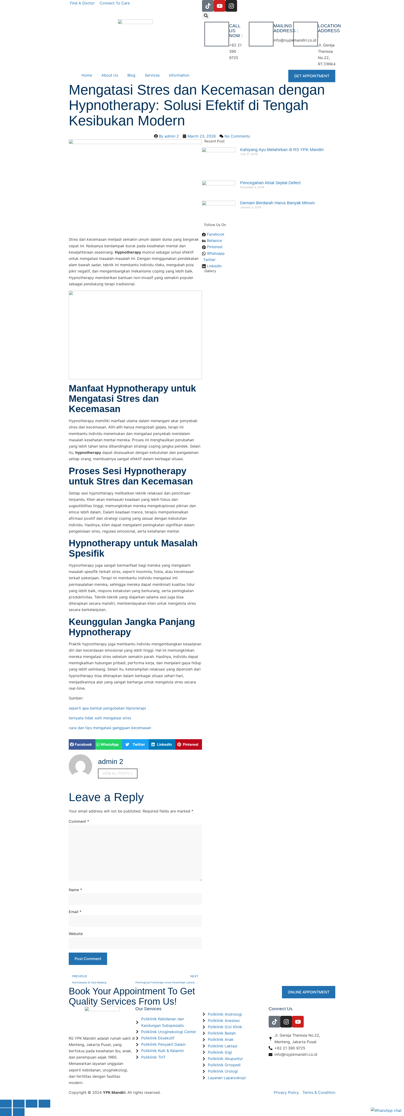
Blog (131, 75)
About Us (109, 75)
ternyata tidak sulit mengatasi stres (100, 718)
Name (75, 889)
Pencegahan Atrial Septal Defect (270, 182)
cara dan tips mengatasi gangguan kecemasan (110, 727)
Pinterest (214, 246)
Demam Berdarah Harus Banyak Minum (277, 203)
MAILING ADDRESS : (286, 28)
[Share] (31, 1104)
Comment (79, 821)
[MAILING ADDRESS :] (261, 34)
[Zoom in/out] (6, 1104)
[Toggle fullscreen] (19, 1104)
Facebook (215, 234)
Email (75, 911)
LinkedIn (214, 266)
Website (76, 933)
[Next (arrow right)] (19, 1112)
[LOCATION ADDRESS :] (305, 34)
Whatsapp (215, 253)
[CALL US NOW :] (216, 34)
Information (179, 75)
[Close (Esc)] (44, 1104)
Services (152, 75)
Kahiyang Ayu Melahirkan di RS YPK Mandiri (282, 149)
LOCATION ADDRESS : (329, 30)
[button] (206, 15)
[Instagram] (231, 6)
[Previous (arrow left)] (6, 1112)
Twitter (209, 259)
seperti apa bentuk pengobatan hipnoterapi (107, 708)
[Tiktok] (208, 6)
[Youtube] (219, 6)
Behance (214, 240)
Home (87, 75)
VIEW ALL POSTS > (118, 773)
